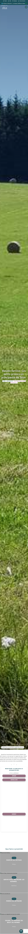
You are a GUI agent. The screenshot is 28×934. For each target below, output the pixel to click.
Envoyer (20, 803)
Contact (14, 814)
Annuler (20, 800)
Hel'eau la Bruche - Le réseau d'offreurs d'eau (14, 3)
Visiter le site (14, 779)
